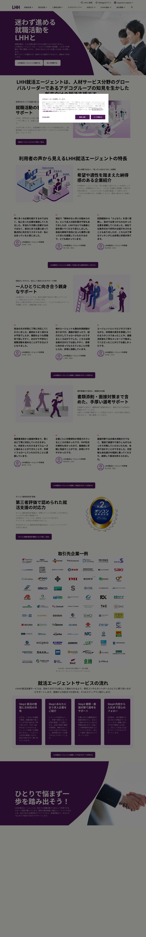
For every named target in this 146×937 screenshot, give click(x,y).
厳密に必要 (82, 117)
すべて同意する (98, 117)
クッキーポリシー (97, 109)
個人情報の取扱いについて (50, 111)
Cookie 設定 (45, 117)
